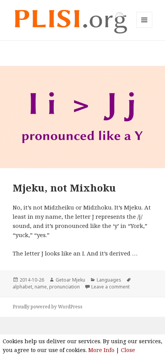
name (41, 286)
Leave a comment (110, 286)
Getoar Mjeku (70, 280)
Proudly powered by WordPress (47, 306)
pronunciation (64, 286)
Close (128, 350)
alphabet (22, 286)
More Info (101, 350)
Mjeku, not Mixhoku (64, 188)
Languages (109, 280)
